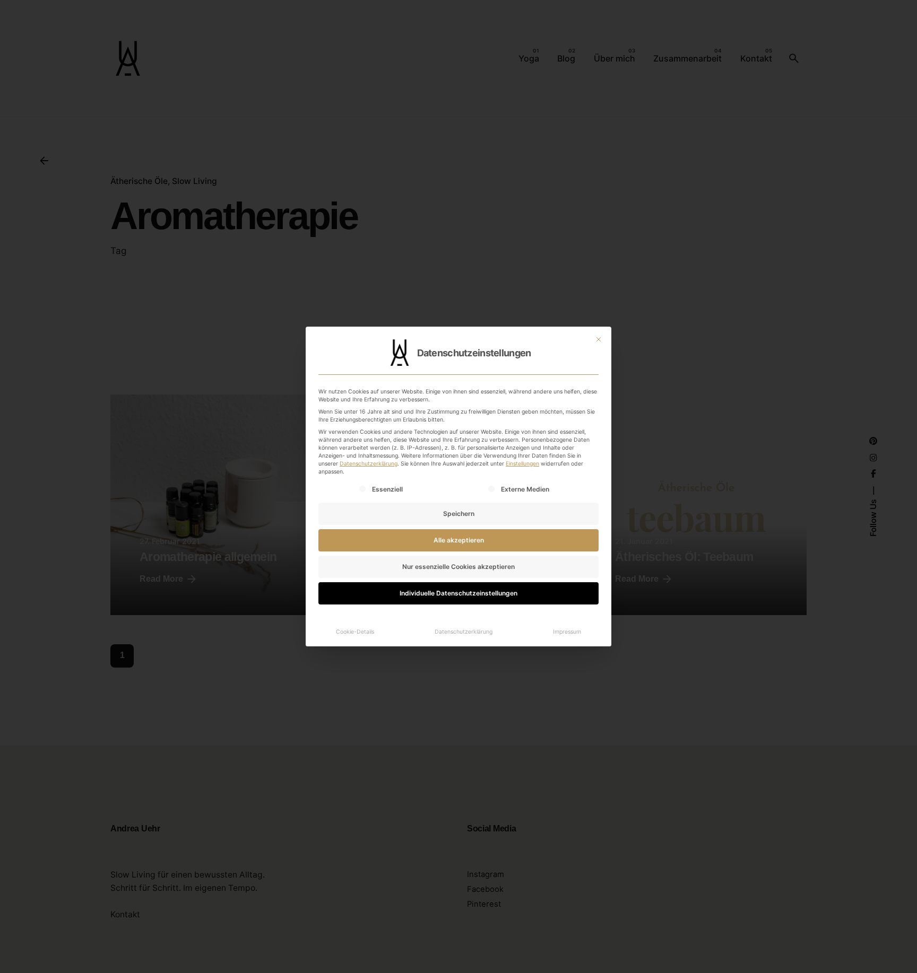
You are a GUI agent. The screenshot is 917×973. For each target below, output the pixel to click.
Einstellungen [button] (522, 463)
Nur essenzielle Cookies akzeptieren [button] (458, 567)
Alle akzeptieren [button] (459, 540)
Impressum (567, 631)
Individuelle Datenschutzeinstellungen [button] (458, 593)
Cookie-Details (355, 631)
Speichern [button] (458, 514)
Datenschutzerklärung (368, 463)
